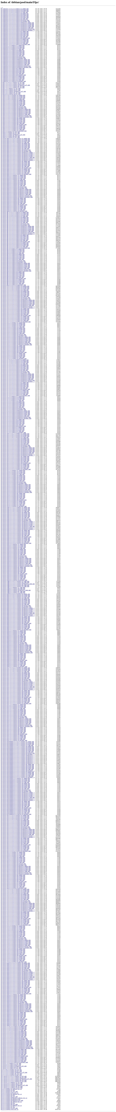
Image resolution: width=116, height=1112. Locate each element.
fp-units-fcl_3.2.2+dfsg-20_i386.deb (12, 333)
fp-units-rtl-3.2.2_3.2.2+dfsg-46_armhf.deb (15, 916)
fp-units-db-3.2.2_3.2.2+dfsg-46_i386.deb (14, 240)
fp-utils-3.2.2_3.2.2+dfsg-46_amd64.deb (13, 1049)
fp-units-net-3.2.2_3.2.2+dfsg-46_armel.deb (15, 841)
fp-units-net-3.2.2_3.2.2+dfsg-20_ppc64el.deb (16, 828)
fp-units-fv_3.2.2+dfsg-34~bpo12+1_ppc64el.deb (16, 418)
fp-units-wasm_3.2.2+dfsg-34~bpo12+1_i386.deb (16, 1009)
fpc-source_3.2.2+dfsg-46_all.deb (11, 1086)
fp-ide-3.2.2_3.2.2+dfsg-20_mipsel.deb (13, 106)
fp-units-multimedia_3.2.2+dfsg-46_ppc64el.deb (16, 807)
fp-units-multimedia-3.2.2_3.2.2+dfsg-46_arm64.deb (17, 765)
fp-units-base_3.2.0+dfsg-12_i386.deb (13, 179)
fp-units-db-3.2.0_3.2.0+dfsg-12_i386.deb (14, 216)
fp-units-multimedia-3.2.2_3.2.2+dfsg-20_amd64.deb (17, 746)
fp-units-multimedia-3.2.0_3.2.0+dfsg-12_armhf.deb (17, 744)
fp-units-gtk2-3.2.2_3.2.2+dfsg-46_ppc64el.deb (16, 536)
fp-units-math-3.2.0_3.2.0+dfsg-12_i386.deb (15, 598)
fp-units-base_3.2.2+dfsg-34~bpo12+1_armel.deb (16, 192)
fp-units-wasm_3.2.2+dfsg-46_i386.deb (13, 1017)
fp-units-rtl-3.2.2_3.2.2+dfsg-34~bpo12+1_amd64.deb (18, 903)
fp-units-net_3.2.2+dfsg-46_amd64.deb (13, 875)
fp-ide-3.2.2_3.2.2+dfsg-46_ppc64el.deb (13, 124)
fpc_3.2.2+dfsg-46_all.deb (9, 1104)
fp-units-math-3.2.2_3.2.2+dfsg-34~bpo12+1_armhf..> (18, 612)
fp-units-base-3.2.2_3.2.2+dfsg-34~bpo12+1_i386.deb (18, 157)
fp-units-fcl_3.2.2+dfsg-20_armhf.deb (13, 332)
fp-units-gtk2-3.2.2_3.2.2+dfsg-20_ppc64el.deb (16, 520)
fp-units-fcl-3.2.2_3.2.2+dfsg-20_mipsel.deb (15, 297)
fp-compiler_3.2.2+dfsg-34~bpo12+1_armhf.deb (15, 63)
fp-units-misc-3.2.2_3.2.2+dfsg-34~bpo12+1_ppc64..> (18, 689)
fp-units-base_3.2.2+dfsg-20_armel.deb (13, 183)
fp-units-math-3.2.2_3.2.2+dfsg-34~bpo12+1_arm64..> (18, 609)
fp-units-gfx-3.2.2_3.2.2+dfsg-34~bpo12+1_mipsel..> (18, 454)
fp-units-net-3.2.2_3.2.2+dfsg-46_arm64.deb (15, 839)
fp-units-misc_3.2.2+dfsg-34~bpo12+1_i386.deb (16, 724)
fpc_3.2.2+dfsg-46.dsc (8, 1103)
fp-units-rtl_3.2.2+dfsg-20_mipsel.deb (13, 937)
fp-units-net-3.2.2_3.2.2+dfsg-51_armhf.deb (15, 848)
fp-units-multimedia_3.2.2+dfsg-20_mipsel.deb (16, 790)
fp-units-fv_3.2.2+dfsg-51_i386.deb (12, 431)
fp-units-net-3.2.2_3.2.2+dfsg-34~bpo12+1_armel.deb (18, 832)
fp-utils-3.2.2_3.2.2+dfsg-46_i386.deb (13, 1054)
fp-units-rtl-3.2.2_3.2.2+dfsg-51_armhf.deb (15, 922)
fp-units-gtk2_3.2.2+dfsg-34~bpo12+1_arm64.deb (16, 559)
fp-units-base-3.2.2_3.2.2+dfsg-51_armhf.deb (15, 171)
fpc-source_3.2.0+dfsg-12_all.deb (11, 1082)
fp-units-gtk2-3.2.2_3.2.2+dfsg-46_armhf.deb (15, 534)
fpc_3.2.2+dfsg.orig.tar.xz (9, 1109)
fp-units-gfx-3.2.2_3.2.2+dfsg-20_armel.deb (15, 441)
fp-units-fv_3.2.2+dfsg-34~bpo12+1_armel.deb (15, 413)
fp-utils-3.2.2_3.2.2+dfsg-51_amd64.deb (13, 1057)
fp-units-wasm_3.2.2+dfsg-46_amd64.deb (13, 1012)
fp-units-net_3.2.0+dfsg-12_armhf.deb (13, 855)
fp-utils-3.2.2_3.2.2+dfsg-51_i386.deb (13, 1061)
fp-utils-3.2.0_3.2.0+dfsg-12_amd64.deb (13, 1026)
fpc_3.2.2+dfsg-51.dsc (8, 1107)
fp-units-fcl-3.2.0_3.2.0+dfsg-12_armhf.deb (15, 288)
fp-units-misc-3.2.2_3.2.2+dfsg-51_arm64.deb (15, 699)
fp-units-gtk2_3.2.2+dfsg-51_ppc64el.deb (14, 580)
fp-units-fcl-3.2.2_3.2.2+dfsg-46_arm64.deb (15, 310)
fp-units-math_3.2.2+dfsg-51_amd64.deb (13, 661)
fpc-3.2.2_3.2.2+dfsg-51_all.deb (11, 1075)
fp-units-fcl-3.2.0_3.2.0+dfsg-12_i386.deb (15, 290)
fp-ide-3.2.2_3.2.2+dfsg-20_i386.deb (12, 105)
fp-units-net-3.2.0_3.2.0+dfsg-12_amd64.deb (15, 815)
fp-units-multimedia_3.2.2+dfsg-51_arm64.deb (15, 810)
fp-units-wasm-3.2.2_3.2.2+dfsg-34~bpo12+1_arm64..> (18, 973)
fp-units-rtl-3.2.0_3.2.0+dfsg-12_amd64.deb (15, 889)
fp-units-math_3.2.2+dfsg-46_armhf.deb (13, 657)
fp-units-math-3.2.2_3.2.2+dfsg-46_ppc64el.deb (16, 623)
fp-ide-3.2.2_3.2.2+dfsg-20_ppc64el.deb (13, 108)
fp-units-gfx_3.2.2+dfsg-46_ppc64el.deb (13, 500)
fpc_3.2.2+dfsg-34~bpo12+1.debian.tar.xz (14, 1098)
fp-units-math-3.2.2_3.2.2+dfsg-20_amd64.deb (15, 599)
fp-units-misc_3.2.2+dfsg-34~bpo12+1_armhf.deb (16, 722)
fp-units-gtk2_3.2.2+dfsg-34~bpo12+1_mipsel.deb (16, 564)
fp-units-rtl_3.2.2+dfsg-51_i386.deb (12, 960)
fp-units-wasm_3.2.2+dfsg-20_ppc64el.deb (14, 1002)
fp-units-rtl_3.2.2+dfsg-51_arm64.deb (13, 958)
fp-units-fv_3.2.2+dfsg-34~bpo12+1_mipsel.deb (16, 417)
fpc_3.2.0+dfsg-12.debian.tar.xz (11, 1089)
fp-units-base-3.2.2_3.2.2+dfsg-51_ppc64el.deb (16, 174)
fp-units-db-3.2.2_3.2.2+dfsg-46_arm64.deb (15, 236)
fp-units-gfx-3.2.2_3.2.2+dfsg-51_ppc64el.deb (16, 469)
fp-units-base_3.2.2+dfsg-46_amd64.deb (13, 198)
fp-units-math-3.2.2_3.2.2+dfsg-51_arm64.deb (15, 626)
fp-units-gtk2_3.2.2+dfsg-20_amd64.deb (13, 549)
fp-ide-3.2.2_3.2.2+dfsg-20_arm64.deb (13, 101)
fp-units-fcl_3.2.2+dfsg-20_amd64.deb (13, 328)
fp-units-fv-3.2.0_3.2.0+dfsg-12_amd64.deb (15, 360)
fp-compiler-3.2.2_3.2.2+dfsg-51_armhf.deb (15, 41)
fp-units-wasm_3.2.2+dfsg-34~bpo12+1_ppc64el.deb (17, 1011)
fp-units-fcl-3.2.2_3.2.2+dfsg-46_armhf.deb (15, 313)
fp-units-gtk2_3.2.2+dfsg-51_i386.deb (13, 578)
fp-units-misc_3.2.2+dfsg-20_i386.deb (13, 715)
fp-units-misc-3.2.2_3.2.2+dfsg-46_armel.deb (15, 693)
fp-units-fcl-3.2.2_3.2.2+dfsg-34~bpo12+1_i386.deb (17, 305)
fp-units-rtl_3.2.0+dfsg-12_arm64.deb (13, 927)
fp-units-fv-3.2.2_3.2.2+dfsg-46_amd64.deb (15, 383)
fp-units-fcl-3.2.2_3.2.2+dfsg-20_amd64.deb (15, 291)
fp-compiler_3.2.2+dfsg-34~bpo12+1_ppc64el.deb (16, 67)
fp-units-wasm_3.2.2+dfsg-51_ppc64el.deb (14, 1025)
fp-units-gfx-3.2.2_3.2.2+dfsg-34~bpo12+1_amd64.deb (18, 447)
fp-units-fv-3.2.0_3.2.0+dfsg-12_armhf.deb (15, 362)
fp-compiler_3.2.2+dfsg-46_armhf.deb (12, 72)
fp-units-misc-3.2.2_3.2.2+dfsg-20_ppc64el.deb (16, 680)
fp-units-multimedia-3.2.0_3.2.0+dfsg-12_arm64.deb (17, 743)
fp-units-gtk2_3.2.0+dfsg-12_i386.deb (13, 548)
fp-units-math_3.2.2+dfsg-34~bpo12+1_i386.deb (16, 650)
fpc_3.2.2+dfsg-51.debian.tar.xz (11, 1105)
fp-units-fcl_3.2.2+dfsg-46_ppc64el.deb (13, 352)
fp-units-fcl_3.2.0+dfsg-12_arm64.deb (13, 324)
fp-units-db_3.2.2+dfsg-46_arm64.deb (12, 273)
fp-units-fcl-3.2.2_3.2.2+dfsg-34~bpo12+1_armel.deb (18, 302)
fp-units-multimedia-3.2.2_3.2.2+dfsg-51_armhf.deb (17, 774)
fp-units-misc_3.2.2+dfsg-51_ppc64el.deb (14, 740)
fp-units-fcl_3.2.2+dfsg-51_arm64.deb (13, 355)
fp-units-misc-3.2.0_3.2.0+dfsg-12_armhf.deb (15, 670)
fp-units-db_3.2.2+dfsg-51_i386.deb (12, 283)
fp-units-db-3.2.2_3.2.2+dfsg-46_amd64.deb (15, 235)
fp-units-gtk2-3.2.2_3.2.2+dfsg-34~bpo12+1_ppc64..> (18, 529)
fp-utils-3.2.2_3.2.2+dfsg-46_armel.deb (13, 1052)
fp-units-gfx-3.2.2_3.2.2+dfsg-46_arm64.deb (15, 458)
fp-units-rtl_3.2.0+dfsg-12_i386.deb (12, 930)
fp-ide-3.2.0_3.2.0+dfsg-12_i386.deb (12, 99)
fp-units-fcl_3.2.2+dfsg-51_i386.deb (12, 357)
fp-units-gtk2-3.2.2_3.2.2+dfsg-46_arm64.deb (15, 531)
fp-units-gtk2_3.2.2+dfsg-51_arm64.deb (13, 576)
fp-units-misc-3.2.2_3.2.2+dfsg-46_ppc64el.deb (16, 697)
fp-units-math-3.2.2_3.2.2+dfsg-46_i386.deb (15, 622)
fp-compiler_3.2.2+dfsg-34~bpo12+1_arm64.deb (15, 61)
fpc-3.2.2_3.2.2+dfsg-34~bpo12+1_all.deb (14, 1072)
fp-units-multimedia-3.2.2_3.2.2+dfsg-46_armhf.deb (17, 768)
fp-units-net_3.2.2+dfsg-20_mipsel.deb (13, 863)
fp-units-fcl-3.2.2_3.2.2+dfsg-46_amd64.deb (15, 309)
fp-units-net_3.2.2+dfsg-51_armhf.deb (13, 885)
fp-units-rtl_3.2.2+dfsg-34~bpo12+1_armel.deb (16, 942)
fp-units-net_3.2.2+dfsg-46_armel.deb (13, 877)
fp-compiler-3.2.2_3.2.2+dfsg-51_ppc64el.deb (15, 44)
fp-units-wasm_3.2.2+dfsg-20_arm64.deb (13, 996)
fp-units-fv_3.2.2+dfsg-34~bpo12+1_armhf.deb (15, 414)
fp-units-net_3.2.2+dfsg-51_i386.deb (12, 886)
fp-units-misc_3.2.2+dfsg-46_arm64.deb (13, 729)
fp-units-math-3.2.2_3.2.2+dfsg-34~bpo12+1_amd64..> (18, 608)
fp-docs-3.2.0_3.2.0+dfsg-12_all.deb (12, 82)
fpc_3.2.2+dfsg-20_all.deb (9, 1096)
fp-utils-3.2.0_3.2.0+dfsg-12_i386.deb (13, 1030)
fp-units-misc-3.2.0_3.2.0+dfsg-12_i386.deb (15, 671)
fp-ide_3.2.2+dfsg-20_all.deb (10, 133)
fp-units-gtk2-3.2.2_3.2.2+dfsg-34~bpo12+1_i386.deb (18, 526)
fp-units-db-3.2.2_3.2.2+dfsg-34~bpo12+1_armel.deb (17, 229)
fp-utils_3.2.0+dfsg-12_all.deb (11, 1063)
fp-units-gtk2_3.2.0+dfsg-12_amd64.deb (13, 544)
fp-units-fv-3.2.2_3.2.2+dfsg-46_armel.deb (15, 385)
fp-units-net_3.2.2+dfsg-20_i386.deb (12, 862)
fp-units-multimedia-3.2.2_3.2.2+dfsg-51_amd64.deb (17, 772)
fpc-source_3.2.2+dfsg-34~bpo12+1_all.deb (14, 1085)
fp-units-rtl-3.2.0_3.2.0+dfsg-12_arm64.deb (15, 890)
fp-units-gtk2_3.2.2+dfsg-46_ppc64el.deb (14, 573)
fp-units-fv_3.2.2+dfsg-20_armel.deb (12, 404)
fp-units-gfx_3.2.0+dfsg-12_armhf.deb (13, 473)
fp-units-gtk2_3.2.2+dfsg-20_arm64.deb (13, 550)
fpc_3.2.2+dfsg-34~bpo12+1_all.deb (12, 1100)
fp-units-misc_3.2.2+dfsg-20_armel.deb (13, 712)
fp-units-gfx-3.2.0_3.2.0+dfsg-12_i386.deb (15, 437)
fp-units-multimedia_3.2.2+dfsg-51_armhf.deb (15, 811)
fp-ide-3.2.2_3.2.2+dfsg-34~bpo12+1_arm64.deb (16, 110)
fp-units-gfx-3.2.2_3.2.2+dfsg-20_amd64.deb (15, 438)
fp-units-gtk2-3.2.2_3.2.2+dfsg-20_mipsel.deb (16, 519)
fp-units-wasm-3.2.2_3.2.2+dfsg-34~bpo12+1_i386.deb (18, 977)
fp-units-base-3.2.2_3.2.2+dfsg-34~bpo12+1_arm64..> (18, 153)
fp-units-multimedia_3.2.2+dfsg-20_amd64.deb (15, 783)
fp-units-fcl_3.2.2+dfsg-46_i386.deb (12, 351)
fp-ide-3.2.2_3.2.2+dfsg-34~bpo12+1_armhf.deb (16, 113)
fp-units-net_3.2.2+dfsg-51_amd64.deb (13, 883)
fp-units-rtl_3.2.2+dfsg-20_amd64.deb (13, 931)
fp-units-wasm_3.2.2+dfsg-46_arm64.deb (13, 1014)
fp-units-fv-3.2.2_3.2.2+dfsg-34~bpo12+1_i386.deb (17, 379)
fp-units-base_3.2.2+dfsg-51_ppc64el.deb (14, 211)
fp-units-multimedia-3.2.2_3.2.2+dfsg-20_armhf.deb (17, 750)
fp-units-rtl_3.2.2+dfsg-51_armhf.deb (13, 959)
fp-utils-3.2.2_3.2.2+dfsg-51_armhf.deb (13, 1059)
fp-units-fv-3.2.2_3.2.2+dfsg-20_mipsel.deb (15, 371)
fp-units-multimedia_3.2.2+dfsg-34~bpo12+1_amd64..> (18, 792)
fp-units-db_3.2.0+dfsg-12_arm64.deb (12, 250)
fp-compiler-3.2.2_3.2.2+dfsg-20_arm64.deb (15, 15)
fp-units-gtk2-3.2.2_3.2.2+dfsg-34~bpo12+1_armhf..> (18, 525)
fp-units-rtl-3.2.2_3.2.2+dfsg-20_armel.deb (15, 897)
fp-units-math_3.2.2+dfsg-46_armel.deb (13, 656)
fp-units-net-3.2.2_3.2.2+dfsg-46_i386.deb (15, 843)
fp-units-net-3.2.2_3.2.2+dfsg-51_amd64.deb (15, 846)
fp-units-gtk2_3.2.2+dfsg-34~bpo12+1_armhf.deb (16, 562)
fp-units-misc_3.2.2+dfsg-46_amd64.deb (13, 727)
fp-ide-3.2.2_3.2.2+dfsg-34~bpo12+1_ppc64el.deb (16, 117)
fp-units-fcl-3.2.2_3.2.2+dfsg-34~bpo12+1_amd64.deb (18, 300)
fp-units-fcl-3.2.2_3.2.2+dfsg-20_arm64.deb (15, 292)
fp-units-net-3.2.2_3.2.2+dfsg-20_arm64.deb (15, 821)
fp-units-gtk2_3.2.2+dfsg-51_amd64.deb (13, 575)
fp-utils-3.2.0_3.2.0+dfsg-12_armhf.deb (13, 1029)
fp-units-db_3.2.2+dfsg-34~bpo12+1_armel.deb (15, 265)
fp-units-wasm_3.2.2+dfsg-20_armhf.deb (13, 998)
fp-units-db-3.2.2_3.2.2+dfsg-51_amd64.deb (15, 243)
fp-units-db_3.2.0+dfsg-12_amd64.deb (12, 249)
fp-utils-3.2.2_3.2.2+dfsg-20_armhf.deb (13, 1035)
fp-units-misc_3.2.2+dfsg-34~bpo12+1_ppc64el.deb (17, 726)
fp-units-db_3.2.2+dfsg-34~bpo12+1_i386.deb (15, 268)
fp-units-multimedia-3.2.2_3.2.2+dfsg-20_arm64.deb (17, 748)
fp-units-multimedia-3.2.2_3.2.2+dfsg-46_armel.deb (17, 767)
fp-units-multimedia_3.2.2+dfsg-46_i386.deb (15, 806)
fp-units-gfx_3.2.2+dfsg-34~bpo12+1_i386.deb (15, 489)
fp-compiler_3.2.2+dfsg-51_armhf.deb (12, 78)
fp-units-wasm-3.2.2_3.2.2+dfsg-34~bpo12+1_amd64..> (18, 972)
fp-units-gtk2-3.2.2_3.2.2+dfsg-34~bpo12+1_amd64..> (18, 521)
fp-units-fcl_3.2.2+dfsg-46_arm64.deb (13, 347)
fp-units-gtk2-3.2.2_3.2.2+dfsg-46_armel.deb (15, 533)
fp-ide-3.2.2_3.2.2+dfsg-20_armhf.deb (13, 104)
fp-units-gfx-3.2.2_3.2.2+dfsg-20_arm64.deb (15, 440)
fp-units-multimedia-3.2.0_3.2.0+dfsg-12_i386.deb (17, 745)
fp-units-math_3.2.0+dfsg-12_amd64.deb (13, 631)
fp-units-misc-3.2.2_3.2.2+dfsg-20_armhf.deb (15, 676)
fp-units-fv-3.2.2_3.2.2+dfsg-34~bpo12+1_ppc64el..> (18, 381)
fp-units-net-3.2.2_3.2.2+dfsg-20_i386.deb (15, 825)
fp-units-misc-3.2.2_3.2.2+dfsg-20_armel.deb (15, 675)
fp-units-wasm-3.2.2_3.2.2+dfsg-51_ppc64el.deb (16, 993)
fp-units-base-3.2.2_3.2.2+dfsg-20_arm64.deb (15, 145)
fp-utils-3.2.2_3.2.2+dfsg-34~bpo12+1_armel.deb (16, 1043)
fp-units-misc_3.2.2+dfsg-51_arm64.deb (13, 736)
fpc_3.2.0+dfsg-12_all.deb (9, 1091)
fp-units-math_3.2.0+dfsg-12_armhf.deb (13, 633)
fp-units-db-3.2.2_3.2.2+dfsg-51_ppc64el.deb (15, 248)
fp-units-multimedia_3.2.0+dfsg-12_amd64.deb (15, 778)
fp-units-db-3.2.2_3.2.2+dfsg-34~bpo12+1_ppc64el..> (18, 234)
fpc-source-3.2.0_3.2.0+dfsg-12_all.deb (13, 1076)
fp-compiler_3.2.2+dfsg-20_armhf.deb (12, 54)
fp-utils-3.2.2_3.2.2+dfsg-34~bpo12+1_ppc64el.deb (17, 1048)
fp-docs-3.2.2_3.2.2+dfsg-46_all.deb (12, 86)
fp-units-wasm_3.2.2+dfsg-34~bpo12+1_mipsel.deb (16, 1010)
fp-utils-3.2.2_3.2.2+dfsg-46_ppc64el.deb (14, 1056)
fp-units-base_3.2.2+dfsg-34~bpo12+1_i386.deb (16, 194)
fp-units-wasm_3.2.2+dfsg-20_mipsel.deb (13, 1001)
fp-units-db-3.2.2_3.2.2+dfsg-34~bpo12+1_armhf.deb (17, 230)
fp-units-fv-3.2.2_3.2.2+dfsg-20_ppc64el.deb (15, 372)
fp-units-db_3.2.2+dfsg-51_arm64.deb (12, 281)
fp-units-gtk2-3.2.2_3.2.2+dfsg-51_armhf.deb (15, 540)
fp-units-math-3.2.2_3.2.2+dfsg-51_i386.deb (15, 628)
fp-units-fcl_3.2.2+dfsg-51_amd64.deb (13, 353)
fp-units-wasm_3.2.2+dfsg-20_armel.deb (13, 997)
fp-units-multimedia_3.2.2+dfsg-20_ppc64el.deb (16, 791)
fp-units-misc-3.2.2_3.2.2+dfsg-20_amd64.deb (15, 673)
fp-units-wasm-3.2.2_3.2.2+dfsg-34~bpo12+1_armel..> (18, 974)
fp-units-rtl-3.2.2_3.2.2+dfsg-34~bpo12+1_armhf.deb (18, 907)
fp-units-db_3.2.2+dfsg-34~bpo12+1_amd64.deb (15, 263)
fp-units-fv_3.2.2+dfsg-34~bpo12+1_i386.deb (15, 416)
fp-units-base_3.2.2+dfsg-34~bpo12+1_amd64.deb (16, 189)
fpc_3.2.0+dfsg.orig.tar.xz (9, 1093)
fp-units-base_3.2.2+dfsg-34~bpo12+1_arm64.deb (16, 190)
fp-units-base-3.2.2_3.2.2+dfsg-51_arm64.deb (15, 170)
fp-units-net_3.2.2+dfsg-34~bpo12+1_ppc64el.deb (16, 874)
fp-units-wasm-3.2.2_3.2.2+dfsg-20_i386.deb (15, 968)
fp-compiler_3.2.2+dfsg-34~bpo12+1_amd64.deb (15, 59)
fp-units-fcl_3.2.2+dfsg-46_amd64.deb (13, 346)
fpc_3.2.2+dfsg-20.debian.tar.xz (11, 1094)
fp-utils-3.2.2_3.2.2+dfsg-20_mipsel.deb (14, 1038)
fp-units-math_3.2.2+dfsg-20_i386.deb (13, 641)
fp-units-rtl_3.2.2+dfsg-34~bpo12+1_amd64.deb (16, 940)
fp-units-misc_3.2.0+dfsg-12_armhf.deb (13, 707)
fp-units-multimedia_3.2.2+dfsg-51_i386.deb (15, 813)
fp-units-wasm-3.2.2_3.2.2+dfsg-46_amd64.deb (15, 981)
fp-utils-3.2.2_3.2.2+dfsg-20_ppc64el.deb (14, 1039)
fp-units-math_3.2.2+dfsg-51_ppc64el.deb (14, 666)
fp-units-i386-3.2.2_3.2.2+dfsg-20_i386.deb (15, 582)
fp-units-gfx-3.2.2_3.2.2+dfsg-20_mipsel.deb (15, 445)
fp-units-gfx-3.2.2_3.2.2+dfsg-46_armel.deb (15, 459)
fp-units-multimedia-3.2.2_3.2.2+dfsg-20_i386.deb (17, 752)
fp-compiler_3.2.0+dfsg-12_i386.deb (12, 49)
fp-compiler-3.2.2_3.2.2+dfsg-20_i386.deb (14, 19)
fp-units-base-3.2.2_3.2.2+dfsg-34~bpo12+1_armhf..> (18, 156)
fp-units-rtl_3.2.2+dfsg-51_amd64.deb (13, 956)
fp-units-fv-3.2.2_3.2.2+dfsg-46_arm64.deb (15, 384)
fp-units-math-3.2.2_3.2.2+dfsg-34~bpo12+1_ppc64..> (18, 615)
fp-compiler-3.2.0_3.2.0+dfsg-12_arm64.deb (15, 10)
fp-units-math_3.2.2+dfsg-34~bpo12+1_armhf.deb (16, 648)
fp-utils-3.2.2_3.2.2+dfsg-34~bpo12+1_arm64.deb (16, 1042)
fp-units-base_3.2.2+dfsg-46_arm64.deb (13, 199)
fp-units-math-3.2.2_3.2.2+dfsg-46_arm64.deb (15, 618)
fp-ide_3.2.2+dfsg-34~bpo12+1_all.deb (13, 134)
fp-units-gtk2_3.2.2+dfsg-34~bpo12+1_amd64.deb (16, 558)
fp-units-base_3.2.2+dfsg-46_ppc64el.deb (14, 204)
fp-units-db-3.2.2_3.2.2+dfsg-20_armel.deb (15, 220)
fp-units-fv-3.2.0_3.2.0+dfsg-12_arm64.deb (15, 361)
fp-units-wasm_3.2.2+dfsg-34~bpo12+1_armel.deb (16, 1006)
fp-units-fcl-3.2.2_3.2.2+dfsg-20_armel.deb (15, 293)
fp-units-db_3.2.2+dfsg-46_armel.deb (12, 274)
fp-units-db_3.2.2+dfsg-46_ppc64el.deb (13, 278)
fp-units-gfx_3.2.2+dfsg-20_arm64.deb (13, 477)
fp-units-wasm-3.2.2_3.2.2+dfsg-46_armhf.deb (15, 984)
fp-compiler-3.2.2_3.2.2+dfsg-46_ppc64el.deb (15, 38)
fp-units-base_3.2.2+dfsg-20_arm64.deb (13, 181)
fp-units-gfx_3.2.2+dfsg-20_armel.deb (13, 478)
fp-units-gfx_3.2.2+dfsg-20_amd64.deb (13, 475)
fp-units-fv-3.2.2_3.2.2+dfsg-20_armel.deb (15, 367)
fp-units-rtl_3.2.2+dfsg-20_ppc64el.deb (13, 939)
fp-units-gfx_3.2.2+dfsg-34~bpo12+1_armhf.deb (16, 488)
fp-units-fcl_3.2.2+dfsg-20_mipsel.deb (13, 334)
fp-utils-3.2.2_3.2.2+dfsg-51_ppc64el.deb (14, 1062)
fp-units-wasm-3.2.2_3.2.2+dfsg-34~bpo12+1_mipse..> (18, 978)
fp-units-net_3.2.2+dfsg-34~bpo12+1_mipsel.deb (16, 872)
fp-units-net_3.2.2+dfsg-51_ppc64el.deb (13, 888)
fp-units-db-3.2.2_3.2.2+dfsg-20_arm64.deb (15, 218)
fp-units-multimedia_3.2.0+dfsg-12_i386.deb (15, 782)
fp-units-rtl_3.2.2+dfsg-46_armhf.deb (13, 953)
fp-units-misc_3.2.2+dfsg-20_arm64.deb (13, 711)
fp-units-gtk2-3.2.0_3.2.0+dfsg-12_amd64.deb (15, 507)
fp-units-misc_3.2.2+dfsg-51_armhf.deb (13, 738)
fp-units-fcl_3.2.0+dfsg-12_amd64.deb (13, 323)
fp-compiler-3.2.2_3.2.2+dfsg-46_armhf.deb (15, 35)
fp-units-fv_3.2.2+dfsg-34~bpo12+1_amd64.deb (15, 410)
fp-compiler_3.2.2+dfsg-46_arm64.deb (12, 69)
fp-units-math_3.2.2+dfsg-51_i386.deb (13, 665)
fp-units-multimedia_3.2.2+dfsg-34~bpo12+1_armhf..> (18, 796)
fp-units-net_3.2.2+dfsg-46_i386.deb (12, 880)
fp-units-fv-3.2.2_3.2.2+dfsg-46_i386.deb (14, 388)
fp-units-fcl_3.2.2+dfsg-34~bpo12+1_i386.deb (15, 342)
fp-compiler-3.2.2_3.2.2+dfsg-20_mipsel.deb (15, 20)
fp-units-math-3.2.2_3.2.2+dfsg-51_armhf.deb (15, 627)
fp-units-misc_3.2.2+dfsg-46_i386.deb (13, 732)
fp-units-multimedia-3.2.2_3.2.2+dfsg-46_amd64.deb (17, 764)
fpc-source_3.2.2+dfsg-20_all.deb (11, 1084)
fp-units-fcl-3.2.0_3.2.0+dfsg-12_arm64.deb (15, 287)
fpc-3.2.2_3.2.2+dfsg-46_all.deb (11, 1073)
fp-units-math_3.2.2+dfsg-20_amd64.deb (13, 636)
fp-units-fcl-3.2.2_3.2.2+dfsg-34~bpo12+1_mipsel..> (18, 306)
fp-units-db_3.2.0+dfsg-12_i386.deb (12, 253)
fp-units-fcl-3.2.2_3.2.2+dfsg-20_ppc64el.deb (16, 299)
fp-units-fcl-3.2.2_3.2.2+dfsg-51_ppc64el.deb (16, 321)
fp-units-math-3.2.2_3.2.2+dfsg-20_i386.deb (15, 604)
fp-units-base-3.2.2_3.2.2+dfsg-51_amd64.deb (15, 169)
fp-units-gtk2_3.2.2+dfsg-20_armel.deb (13, 552)
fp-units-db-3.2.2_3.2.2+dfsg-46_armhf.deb (15, 239)
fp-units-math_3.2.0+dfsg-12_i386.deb (13, 634)
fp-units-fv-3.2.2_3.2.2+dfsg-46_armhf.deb (15, 386)
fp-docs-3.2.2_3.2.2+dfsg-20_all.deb (12, 83)
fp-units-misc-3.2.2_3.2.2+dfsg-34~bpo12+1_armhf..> (18, 685)
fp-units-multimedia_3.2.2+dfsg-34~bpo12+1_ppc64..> (18, 800)
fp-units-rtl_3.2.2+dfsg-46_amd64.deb (13, 949)
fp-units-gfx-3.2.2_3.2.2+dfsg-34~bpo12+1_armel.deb (18, 450)
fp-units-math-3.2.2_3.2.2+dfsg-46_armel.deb (15, 619)
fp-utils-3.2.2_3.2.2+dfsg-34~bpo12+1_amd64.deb (16, 1040)
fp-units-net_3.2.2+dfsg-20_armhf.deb (13, 861)
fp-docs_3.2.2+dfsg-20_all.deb (10, 90)
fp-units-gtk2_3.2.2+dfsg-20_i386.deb (13, 554)
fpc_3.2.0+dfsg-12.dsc (8, 1090)
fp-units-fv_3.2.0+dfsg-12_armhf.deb (12, 399)
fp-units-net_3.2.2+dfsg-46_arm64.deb (13, 876)
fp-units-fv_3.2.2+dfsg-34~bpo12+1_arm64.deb (15, 412)
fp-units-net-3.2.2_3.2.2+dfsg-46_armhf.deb (15, 842)
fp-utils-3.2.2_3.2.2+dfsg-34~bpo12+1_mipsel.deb (17, 1047)
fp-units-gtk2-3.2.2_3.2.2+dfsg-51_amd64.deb (15, 538)
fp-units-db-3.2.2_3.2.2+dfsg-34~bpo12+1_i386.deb (17, 231)
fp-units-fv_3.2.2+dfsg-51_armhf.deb (12, 430)
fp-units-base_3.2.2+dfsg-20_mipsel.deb (13, 187)
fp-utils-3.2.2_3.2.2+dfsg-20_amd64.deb (13, 1031)
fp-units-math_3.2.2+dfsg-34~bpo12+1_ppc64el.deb (17, 652)
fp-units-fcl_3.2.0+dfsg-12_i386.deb (12, 327)
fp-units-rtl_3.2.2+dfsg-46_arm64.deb (13, 950)
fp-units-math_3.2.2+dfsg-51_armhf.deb (13, 664)
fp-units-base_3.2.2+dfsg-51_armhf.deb (13, 208)
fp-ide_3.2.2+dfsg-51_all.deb (10, 137)
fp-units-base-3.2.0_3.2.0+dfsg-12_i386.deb (15, 142)
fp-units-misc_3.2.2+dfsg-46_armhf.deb (13, 731)
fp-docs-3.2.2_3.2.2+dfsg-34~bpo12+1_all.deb (15, 85)
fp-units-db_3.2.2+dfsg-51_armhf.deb (12, 282)
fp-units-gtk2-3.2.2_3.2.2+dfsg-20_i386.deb (15, 517)
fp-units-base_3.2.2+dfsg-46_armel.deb (13, 201)
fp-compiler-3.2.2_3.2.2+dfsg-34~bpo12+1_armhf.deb (17, 26)
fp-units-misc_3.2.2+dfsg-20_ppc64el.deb (14, 717)
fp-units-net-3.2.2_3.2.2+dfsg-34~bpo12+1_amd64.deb (18, 829)
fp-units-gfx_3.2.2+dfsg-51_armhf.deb (13, 503)
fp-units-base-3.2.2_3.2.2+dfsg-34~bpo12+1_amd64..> (18, 152)
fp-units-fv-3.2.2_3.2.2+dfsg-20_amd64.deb (15, 365)
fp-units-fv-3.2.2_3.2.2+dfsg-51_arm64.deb (15, 391)
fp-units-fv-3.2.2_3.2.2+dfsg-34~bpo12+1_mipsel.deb (18, 380)
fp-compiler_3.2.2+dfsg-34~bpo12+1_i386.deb (15, 64)
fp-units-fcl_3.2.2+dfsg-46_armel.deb (13, 348)
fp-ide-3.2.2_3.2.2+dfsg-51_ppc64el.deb (13, 131)
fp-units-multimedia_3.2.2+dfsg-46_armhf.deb (15, 805)
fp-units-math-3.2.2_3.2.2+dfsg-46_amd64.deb (15, 617)
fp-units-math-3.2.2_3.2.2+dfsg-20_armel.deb (15, 601)
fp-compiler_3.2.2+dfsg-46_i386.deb (12, 73)
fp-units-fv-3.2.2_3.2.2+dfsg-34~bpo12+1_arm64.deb (17, 375)
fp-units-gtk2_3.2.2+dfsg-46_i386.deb (13, 572)
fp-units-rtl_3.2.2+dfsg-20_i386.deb (12, 936)
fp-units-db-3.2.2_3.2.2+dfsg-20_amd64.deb (15, 217)
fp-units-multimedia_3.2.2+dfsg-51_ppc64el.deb (16, 814)
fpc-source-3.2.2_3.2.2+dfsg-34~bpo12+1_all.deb (16, 1079)
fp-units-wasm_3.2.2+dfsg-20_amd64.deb (13, 995)
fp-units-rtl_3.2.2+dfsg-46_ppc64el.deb (13, 955)
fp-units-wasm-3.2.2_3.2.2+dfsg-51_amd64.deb (15, 988)
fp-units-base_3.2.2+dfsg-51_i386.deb (13, 209)
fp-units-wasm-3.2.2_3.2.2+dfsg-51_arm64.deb (15, 989)
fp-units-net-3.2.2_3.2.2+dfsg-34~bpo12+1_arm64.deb (18, 830)
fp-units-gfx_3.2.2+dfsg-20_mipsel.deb (13, 482)
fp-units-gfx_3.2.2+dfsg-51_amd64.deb (13, 501)
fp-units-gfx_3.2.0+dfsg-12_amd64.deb (13, 470)
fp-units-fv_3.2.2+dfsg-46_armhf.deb (12, 423)
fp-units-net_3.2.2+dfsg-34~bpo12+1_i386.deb (15, 871)
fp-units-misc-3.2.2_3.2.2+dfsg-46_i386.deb (15, 696)
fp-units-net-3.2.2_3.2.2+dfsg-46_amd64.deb (15, 838)
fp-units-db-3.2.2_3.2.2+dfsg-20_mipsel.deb (15, 223)
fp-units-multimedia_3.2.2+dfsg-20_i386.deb (15, 788)
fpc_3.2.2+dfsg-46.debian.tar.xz (11, 1101)
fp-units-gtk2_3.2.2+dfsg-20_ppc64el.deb (14, 557)
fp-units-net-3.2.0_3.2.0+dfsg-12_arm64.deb (15, 816)
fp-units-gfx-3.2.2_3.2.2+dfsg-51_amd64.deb (15, 464)
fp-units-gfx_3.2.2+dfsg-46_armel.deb (13, 496)
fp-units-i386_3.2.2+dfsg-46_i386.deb (13, 591)
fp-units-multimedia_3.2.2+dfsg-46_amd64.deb (15, 801)
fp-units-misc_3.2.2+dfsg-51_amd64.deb (13, 735)
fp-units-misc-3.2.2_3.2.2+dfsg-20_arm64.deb (15, 674)
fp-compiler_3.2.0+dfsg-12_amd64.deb (12, 45)
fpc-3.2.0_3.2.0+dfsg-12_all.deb (11, 1070)
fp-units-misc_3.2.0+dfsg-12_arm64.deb (13, 706)
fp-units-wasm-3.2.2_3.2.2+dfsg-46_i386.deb (15, 986)
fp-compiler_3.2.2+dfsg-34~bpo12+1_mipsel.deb (16, 66)
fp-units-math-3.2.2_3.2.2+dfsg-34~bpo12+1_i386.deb (18, 613)
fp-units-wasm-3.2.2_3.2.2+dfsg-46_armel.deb (15, 983)
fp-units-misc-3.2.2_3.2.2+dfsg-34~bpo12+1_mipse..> (18, 688)
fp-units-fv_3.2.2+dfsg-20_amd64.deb (12, 402)
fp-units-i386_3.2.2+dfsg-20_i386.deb (13, 589)
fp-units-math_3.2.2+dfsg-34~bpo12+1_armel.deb (16, 647)
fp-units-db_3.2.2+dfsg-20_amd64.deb (12, 254)
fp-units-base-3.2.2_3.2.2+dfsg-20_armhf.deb (15, 147)
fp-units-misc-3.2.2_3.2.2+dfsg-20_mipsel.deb (16, 679)
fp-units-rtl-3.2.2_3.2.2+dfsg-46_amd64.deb (15, 912)
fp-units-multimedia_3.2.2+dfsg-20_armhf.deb (15, 787)
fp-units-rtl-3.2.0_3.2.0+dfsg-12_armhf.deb (15, 891)
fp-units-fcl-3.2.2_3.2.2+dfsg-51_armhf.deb (15, 319)
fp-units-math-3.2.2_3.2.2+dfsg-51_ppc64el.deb (16, 629)
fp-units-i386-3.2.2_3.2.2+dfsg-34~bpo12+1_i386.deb (18, 584)
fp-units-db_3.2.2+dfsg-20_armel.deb (12, 257)
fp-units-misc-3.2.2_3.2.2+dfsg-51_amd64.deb (15, 698)
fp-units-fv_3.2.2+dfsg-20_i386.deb (12, 407)
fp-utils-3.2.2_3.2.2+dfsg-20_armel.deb (13, 1034)
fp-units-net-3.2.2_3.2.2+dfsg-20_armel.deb (15, 823)
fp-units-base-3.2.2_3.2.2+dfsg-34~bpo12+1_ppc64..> (18, 160)
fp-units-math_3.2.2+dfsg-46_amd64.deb (13, 654)
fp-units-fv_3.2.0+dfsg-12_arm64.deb (12, 398)
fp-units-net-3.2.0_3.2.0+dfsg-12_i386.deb (15, 819)
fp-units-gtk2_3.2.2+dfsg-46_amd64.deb (13, 567)
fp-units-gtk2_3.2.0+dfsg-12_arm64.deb (13, 545)
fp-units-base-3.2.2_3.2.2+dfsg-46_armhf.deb (15, 165)
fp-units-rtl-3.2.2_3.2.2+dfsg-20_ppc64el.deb (16, 902)
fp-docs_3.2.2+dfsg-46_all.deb (10, 92)
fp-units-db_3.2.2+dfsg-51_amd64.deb (12, 279)
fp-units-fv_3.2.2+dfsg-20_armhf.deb (12, 405)
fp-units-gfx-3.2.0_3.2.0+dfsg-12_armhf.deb (15, 436)
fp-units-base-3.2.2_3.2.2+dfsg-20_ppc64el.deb (16, 151)
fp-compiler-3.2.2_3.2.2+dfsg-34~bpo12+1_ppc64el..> (18, 30)
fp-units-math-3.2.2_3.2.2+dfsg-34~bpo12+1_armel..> (18, 610)
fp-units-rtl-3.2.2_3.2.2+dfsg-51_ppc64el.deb (16, 925)
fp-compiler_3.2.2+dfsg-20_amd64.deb (12, 50)
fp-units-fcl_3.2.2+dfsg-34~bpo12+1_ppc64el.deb (16, 344)
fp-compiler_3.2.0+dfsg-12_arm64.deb (12, 47)
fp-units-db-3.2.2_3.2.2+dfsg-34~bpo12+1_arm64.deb (17, 227)
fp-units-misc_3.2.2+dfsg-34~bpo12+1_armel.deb (16, 721)
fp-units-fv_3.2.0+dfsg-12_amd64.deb (12, 397)
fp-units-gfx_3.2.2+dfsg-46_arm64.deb (13, 494)
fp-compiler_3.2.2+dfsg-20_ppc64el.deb (13, 58)
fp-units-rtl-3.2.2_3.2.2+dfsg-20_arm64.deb (15, 895)
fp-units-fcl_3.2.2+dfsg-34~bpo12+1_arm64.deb (16, 338)
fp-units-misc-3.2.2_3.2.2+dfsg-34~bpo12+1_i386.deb (18, 687)
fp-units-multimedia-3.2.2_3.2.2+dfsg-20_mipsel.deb (18, 753)
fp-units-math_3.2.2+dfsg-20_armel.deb (13, 638)
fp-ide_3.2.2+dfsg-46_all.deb (10, 136)
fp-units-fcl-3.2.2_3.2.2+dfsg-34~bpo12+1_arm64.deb (18, 301)
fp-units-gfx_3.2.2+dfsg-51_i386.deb (12, 505)
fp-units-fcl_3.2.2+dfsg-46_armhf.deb (13, 349)
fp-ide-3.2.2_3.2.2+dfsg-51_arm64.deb (13, 127)
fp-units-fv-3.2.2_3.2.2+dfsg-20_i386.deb (14, 370)
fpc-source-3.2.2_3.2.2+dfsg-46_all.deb (13, 1080)
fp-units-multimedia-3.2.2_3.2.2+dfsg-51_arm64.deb (17, 773)
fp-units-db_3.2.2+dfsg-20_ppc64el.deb (13, 262)
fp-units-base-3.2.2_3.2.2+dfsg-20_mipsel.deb (16, 150)
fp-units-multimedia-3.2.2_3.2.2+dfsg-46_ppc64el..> (18, 771)
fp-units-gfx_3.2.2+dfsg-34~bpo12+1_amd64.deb (16, 484)
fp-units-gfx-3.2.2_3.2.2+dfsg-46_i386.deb (15, 461)
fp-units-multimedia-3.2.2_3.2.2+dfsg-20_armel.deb (17, 749)
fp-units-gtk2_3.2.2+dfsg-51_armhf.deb (13, 577)
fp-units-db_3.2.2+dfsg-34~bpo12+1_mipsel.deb (16, 269)
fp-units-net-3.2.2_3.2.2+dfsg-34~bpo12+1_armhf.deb (18, 833)
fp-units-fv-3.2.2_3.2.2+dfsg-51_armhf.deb (15, 393)
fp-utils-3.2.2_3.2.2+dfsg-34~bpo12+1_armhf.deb (16, 1044)
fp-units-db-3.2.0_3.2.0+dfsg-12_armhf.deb (15, 215)
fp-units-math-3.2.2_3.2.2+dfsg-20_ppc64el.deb (16, 606)
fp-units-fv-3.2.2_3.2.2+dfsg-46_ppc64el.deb (15, 389)
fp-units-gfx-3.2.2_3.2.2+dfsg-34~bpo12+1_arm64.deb (18, 449)
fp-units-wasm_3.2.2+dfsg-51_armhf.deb (13, 1023)
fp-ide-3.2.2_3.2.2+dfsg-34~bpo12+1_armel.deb (16, 111)
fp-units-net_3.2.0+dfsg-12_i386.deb (12, 856)
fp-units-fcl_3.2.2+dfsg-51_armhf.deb (13, 356)
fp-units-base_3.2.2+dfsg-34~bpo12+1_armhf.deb (16, 193)
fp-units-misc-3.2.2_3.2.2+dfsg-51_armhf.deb (15, 701)
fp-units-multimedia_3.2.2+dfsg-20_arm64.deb (15, 785)
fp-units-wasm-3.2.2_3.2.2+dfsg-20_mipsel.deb (16, 969)
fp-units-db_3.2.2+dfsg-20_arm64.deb (12, 255)
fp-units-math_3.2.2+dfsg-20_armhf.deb (13, 640)
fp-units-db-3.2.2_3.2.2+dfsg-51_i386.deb (14, 246)
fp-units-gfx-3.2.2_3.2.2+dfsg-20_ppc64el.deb (16, 446)
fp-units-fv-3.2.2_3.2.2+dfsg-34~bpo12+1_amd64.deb (17, 374)
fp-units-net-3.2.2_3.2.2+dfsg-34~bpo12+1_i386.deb (17, 834)
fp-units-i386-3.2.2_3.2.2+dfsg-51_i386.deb (15, 586)
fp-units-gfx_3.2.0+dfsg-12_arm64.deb (13, 472)
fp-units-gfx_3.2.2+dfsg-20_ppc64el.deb (13, 483)
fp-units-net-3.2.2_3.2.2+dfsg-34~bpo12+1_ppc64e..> (18, 837)
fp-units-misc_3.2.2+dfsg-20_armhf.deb (13, 713)
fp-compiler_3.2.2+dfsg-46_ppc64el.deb (13, 75)
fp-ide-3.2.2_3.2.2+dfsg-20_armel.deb (13, 103)
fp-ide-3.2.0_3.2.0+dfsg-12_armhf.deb (13, 97)
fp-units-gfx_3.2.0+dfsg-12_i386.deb (12, 474)
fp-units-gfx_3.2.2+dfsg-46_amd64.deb (13, 493)
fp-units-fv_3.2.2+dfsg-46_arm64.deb (12, 421)
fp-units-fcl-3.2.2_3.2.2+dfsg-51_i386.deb (15, 320)
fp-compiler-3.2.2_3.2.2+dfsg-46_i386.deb (14, 36)
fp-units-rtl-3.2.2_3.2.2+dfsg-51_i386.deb (15, 923)
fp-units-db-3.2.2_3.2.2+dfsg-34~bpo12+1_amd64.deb (17, 226)
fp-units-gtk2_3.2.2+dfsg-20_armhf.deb (13, 553)
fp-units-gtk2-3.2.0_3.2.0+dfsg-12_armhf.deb (15, 510)
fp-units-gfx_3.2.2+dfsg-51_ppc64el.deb (13, 506)
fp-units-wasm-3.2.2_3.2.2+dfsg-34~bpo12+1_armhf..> (18, 975)
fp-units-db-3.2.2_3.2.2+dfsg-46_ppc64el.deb (15, 241)
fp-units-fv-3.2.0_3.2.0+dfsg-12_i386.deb (14, 363)
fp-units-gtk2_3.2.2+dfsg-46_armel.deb (13, 570)
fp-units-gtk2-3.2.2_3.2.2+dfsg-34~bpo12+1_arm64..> (18, 522)
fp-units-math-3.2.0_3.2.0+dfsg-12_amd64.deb (15, 594)
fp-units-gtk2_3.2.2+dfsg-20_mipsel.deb (13, 556)
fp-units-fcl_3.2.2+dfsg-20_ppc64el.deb (13, 335)
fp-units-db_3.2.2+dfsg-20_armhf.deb (12, 258)
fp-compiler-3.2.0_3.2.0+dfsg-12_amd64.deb (15, 8)
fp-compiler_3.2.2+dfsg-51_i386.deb (12, 80)
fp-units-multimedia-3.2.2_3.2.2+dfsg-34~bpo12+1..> (18, 755)
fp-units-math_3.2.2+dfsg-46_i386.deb (13, 659)
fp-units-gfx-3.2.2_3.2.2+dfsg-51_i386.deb (15, 468)
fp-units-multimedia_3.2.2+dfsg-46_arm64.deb (15, 802)
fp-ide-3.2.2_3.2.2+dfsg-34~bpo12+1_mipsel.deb (16, 115)
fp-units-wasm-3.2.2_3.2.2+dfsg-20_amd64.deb (15, 963)
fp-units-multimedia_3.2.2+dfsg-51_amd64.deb (15, 809)
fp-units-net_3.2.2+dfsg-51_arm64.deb (13, 884)
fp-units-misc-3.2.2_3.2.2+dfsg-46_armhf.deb (15, 694)
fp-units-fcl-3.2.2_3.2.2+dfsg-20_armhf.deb (15, 295)
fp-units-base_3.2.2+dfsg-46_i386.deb (13, 203)
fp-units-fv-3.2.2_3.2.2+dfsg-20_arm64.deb (15, 366)
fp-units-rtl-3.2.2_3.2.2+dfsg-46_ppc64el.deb (16, 918)
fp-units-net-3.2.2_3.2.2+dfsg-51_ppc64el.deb (16, 851)
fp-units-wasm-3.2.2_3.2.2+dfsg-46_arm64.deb (15, 982)
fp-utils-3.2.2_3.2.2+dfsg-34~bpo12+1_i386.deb (16, 1045)
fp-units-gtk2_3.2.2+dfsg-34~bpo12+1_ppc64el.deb (17, 566)
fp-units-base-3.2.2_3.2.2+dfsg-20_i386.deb (15, 148)
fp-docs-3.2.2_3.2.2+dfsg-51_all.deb (12, 87)
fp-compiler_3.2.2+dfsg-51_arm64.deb (12, 77)
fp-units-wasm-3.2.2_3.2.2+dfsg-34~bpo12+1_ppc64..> (18, 979)
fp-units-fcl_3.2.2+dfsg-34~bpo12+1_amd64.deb (16, 337)
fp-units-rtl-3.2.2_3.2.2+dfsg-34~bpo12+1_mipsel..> (18, 909)
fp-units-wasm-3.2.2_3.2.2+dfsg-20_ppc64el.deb (16, 970)
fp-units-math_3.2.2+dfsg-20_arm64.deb (13, 637)
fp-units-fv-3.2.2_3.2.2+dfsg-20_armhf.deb (15, 369)
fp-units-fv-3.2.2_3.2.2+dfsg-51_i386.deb (14, 394)
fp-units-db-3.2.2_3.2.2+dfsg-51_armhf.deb (15, 245)
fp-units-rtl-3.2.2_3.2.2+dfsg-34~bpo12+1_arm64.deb (18, 904)
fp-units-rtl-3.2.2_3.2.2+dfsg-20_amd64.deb (15, 894)
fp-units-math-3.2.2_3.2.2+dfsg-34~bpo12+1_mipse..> (18, 614)
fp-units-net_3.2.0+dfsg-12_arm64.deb (13, 853)
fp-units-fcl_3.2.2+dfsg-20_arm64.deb (13, 329)
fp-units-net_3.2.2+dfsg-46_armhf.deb (13, 879)
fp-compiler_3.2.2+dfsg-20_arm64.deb (12, 52)
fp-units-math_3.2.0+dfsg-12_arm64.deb (13, 632)
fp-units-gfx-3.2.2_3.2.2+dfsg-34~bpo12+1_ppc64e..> (18, 455)
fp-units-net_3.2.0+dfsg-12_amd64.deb (13, 852)
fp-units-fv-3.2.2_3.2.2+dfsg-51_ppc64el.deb (15, 395)
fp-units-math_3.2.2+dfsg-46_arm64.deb (13, 655)
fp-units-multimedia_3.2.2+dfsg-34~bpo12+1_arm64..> (18, 793)
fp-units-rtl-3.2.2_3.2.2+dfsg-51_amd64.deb (15, 919)
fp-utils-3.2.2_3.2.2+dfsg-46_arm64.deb (13, 1051)
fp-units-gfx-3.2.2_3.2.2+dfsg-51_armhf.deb (15, 466)
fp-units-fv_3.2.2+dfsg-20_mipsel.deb (13, 408)
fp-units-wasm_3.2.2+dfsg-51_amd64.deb (13, 1020)
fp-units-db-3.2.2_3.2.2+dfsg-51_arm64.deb (15, 244)
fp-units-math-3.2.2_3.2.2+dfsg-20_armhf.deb (15, 603)
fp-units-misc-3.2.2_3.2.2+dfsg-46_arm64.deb (15, 692)
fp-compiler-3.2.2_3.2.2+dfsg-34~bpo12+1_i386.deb (17, 28)
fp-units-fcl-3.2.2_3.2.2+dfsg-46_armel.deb (15, 311)
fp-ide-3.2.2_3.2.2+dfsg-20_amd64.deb (13, 100)
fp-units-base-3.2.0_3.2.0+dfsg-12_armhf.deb (15, 141)
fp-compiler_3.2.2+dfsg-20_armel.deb (12, 53)
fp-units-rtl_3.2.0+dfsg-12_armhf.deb (13, 928)
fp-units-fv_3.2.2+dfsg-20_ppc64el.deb (13, 409)
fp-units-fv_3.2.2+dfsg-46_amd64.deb (12, 419)
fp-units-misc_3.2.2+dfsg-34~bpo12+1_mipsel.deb (16, 725)
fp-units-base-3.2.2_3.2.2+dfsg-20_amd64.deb (15, 143)
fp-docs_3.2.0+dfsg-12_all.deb (10, 89)
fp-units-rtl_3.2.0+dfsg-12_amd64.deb (13, 926)
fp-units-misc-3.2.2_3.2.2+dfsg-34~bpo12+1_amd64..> (18, 682)
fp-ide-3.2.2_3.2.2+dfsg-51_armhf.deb (13, 128)
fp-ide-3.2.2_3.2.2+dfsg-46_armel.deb (13, 120)
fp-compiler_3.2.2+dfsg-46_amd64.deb (12, 68)
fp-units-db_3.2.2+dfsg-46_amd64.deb (12, 272)
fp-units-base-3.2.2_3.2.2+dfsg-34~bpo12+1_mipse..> (18, 159)
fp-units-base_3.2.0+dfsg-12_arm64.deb (13, 176)
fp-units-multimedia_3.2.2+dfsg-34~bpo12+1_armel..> (18, 795)
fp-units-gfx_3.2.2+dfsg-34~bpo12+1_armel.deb (16, 487)
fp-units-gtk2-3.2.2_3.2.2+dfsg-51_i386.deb (15, 542)
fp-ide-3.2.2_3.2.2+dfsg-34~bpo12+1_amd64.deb (16, 109)
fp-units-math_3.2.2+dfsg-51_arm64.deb (13, 662)
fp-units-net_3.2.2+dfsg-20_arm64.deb (13, 858)
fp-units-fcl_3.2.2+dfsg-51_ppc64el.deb (13, 358)
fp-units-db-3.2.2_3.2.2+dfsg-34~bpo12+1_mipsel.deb (18, 232)
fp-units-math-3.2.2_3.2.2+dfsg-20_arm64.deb (15, 600)
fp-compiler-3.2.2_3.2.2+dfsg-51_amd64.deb (15, 39)
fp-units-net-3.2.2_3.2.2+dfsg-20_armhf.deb (15, 824)
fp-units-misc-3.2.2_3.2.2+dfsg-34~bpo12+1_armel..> (18, 684)
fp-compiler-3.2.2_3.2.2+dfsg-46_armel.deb (15, 34)
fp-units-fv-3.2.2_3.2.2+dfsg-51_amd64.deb (15, 390)
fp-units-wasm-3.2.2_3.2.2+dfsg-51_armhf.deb (15, 991)
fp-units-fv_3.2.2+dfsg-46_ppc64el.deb (13, 426)
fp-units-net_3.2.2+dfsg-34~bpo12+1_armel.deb (16, 869)
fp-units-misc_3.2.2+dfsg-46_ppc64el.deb (14, 734)
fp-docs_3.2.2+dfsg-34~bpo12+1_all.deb (13, 91)
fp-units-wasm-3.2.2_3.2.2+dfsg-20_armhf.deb (15, 967)
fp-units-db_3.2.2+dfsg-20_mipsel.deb (13, 260)
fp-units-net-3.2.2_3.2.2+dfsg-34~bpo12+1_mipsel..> (18, 835)
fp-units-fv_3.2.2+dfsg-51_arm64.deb (12, 428)
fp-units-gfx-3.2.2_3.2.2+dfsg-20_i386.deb (15, 444)
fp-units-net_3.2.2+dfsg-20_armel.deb (13, 860)
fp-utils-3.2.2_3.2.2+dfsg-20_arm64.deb (13, 1033)
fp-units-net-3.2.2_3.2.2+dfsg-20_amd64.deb (15, 820)
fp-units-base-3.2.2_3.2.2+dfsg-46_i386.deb (15, 166)
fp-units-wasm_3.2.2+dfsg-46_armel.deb (13, 1015)
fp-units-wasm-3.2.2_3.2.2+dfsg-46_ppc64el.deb (16, 987)
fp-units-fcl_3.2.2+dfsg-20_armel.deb (13, 330)
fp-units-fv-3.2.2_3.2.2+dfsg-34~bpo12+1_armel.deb (17, 376)
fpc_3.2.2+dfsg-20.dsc (8, 1095)
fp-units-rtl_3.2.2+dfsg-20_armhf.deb (13, 935)
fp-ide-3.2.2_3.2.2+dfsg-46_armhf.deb (13, 122)
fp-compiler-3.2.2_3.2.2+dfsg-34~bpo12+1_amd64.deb (17, 22)
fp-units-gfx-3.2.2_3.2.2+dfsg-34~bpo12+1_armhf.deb (18, 451)
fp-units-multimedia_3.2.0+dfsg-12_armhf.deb (15, 781)
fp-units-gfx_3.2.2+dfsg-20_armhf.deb (13, 479)
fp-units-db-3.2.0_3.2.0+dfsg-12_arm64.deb (15, 213)
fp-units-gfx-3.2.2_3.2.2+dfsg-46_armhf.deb (15, 460)
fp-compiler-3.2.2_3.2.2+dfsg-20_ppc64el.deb (15, 21)
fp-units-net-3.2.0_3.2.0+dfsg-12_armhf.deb (15, 818)
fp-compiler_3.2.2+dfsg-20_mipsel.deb (13, 57)
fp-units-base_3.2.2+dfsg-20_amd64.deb (13, 180)
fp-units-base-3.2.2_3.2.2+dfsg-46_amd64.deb (15, 161)
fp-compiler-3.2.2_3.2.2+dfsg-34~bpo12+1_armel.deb (17, 25)
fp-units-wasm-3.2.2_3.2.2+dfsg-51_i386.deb (15, 992)
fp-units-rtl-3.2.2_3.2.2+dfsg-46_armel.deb (15, 914)
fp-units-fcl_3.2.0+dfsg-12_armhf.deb (13, 325)
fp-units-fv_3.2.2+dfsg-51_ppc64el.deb (13, 432)
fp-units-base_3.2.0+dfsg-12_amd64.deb (13, 175)
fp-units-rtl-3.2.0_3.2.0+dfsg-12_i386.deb (15, 893)
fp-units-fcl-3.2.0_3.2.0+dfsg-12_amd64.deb (15, 286)
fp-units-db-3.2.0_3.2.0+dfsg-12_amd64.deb (15, 212)
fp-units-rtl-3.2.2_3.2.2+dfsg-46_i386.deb (15, 917)
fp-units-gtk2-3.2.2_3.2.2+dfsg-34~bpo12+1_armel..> (18, 524)
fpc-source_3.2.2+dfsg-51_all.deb (11, 1087)
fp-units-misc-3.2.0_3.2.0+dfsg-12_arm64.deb (15, 669)
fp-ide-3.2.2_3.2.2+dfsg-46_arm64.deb (13, 119)
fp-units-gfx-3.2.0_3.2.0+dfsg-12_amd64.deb (15, 433)
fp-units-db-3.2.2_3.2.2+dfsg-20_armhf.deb (15, 221)
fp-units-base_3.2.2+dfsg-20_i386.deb (13, 185)
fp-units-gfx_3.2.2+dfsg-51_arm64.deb (13, 502)
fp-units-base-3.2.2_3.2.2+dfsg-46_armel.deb (15, 164)
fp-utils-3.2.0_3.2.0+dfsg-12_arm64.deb (13, 1028)
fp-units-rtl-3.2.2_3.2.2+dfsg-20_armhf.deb (15, 898)
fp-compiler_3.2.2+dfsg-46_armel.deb (12, 71)
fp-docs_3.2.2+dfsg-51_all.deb (10, 94)
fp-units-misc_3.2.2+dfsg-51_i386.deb (13, 739)
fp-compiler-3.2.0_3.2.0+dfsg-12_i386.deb (14, 12)
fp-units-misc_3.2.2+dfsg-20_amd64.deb (13, 710)
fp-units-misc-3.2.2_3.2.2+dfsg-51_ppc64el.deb (16, 703)
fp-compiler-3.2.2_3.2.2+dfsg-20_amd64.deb (15, 14)
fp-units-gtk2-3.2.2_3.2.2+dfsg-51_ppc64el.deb (16, 543)
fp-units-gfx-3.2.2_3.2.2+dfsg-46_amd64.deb (15, 456)
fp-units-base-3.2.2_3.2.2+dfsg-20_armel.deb (15, 146)
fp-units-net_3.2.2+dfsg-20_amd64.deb (13, 857)
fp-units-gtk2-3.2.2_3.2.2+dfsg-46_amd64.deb (15, 530)
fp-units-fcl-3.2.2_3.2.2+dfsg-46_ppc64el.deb (16, 315)
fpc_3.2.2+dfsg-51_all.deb (9, 1108)
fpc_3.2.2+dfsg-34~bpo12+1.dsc (10, 1099)
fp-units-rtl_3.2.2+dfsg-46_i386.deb (12, 954)
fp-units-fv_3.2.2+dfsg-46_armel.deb (12, 422)
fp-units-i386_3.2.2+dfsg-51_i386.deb (13, 592)
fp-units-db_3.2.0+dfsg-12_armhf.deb (12, 251)
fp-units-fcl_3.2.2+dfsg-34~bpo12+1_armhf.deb (16, 341)
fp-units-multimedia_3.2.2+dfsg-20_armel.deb (15, 786)
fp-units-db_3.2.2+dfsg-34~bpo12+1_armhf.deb (15, 267)
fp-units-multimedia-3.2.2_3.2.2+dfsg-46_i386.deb (17, 769)
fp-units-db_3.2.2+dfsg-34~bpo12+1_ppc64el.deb (16, 271)
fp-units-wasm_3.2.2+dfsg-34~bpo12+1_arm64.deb (16, 1005)
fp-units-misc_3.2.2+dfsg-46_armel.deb (13, 730)
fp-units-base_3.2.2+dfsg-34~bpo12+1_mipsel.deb (16, 195)
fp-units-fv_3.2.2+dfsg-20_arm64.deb (12, 403)
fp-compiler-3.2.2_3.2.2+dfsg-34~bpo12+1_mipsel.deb (18, 29)
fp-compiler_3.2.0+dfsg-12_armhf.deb (12, 48)
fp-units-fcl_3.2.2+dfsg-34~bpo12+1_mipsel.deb (16, 343)
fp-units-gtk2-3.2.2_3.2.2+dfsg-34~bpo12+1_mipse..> (18, 528)
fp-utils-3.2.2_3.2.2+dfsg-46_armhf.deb (13, 1053)
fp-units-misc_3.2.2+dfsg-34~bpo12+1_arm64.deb (16, 720)
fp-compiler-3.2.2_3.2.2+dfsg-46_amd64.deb (15, 31)
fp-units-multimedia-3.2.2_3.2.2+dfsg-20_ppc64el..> (18, 754)
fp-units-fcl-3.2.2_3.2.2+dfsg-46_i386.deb (15, 314)
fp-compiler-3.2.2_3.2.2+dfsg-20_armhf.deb (15, 17)
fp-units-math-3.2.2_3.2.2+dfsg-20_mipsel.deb (16, 605)
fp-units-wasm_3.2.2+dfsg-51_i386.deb (13, 1024)
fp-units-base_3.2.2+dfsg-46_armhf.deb (13, 202)
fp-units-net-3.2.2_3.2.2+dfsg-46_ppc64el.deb (16, 844)
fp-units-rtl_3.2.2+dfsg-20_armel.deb (13, 933)
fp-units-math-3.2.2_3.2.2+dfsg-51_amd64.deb (15, 624)
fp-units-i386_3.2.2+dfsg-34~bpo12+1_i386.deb (16, 590)
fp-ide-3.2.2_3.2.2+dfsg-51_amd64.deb (13, 125)
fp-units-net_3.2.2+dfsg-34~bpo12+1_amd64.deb (16, 866)
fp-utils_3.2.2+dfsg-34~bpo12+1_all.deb (13, 1066)
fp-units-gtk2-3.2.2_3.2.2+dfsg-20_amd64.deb (15, 512)
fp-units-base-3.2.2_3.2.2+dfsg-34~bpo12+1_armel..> (18, 155)
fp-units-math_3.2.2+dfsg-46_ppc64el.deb (14, 660)
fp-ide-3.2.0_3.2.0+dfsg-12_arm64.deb (13, 96)
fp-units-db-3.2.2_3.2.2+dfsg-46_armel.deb (15, 237)
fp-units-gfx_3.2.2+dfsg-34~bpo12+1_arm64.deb (16, 486)
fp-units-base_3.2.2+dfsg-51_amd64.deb (13, 206)
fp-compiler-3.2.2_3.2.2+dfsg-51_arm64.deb (15, 40)
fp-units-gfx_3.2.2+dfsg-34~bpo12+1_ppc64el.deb (16, 492)
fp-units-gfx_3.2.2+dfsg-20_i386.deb (12, 480)
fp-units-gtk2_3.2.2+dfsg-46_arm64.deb (13, 568)
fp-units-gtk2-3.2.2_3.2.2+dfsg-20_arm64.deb (15, 514)
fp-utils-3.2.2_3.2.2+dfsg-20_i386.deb (13, 1037)
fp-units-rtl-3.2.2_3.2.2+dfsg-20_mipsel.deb (15, 900)
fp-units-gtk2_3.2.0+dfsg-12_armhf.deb (13, 547)
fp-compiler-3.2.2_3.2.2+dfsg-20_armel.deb (15, 16)
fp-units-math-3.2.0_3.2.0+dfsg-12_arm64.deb (15, 595)
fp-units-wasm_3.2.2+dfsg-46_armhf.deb (13, 1016)
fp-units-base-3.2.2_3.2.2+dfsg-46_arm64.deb (15, 162)
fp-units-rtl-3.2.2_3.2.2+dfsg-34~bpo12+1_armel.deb (18, 905)
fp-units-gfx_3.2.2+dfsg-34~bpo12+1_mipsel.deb (16, 491)
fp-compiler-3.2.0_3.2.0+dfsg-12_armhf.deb (15, 11)
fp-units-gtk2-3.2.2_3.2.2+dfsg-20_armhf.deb (15, 516)
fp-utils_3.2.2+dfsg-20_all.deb (11, 1065)
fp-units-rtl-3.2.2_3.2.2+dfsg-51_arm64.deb (15, 921)
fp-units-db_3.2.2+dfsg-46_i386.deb (12, 277)
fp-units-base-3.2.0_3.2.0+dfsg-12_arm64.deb (15, 139)
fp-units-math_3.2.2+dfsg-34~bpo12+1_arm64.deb (16, 646)
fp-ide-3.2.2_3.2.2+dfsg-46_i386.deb (12, 123)
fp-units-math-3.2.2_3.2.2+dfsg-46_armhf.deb (15, 620)
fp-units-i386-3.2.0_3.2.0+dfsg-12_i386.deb (15, 581)
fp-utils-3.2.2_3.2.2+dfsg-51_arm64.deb (13, 1058)
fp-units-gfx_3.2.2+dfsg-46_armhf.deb (13, 497)
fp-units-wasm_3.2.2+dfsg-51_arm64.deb (13, 1021)
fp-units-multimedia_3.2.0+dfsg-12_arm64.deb (15, 779)
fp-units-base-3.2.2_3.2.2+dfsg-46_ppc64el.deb (16, 167)
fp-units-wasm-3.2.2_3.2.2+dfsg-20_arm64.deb (15, 964)
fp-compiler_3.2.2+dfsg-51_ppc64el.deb (13, 81)
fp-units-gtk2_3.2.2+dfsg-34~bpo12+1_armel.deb (16, 561)
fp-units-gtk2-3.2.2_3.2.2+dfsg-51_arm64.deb (15, 539)
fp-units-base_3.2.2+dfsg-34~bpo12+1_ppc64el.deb (17, 197)
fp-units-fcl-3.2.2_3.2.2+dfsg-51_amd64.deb (15, 316)
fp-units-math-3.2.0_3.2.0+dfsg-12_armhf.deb (15, 596)
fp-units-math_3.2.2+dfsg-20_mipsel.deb (13, 642)
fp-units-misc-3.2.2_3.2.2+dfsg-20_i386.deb (15, 678)
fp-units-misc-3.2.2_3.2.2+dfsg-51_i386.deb (15, 702)
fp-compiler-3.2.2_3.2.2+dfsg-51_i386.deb (14, 43)
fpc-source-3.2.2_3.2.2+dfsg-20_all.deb (13, 1077)
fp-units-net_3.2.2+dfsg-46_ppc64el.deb (13, 881)
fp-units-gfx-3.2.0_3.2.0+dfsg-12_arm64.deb (15, 435)
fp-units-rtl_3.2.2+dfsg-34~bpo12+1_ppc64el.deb (16, 947)
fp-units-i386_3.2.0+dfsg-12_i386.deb (13, 587)
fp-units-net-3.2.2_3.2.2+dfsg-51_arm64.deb (15, 847)
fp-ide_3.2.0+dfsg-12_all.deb (10, 132)
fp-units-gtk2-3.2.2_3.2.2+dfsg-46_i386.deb (15, 535)
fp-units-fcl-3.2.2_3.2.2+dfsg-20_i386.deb (15, 296)
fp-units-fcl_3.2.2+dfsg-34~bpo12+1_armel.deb (16, 339)
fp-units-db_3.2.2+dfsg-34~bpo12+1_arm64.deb (15, 264)
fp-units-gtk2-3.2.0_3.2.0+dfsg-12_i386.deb (15, 511)
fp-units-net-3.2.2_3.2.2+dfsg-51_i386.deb (15, 849)
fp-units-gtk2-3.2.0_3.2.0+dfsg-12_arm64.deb (15, 508)
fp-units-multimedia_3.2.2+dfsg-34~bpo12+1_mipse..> (18, 799)
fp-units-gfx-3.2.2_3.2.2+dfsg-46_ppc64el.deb (16, 463)
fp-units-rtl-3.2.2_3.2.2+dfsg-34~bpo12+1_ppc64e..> (18, 911)
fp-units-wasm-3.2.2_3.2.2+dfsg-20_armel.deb (15, 965)
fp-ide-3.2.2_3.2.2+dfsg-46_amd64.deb (13, 118)
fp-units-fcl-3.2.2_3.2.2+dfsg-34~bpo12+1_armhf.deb (18, 304)
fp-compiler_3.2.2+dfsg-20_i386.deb (12, 55)
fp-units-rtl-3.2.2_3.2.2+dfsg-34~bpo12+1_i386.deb (17, 908)
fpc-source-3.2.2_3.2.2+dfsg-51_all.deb (13, 1081)
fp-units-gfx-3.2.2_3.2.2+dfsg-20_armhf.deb (15, 442)
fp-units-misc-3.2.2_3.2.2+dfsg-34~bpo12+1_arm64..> (18, 683)
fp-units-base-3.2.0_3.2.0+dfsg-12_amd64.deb (15, 138)
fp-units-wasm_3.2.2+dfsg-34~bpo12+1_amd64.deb (16, 1003)
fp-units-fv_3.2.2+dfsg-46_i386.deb (12, 424)
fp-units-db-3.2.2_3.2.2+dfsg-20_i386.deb (14, 222)
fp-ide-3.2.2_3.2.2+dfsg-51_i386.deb (12, 129)
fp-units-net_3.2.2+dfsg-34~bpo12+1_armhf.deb (16, 870)
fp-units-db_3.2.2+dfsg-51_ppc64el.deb (13, 285)
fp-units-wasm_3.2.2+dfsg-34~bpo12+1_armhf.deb (16, 1007)
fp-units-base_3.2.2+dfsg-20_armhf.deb (13, 184)
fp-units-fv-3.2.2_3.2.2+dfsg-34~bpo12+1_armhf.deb (17, 377)
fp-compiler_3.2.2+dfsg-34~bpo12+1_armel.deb (15, 62)
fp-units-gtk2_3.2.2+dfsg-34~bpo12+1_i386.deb (16, 563)
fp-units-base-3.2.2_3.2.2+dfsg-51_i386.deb (15, 173)
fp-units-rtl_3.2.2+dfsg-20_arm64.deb (13, 932)
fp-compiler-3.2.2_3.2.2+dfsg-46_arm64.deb (15, 33)
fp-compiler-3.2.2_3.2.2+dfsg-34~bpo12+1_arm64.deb (17, 24)
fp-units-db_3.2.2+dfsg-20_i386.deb (12, 259)
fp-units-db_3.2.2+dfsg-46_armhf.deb (12, 276)
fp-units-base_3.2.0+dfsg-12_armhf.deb (13, 178)
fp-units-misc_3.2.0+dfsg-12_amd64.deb (13, 704)
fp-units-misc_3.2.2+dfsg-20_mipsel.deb (13, 716)
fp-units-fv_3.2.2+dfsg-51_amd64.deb (12, 427)
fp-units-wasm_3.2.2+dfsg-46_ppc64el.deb (14, 1019)
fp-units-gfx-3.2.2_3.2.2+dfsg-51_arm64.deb (15, 465)
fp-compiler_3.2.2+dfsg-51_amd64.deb (12, 76)
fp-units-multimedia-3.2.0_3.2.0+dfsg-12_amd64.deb (17, 741)
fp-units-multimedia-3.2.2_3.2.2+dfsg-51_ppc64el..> (18, 777)
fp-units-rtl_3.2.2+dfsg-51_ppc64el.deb (13, 961)
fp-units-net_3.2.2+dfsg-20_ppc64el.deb (13, 865)
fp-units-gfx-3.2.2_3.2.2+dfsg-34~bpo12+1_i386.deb (17, 452)
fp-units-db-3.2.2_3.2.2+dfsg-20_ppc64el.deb (15, 225)
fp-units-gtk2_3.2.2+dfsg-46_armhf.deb (13, 571)
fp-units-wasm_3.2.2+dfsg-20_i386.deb (13, 1000)
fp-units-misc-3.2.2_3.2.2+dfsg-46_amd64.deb (15, 690)
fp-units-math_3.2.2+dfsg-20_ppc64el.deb (14, 643)
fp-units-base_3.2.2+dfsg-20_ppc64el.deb (14, 188)
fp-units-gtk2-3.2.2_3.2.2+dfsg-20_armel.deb (15, 515)
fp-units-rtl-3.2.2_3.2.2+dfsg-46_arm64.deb (15, 913)
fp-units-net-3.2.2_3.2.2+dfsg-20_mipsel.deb (15, 827)
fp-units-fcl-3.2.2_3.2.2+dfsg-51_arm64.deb (15, 318)
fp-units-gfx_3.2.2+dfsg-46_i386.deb (12, 498)
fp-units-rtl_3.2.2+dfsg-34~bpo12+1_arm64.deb (16, 941)
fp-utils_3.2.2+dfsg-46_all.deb (11, 1067)
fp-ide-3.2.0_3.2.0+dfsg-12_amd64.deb (13, 95)
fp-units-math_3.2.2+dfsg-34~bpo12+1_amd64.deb (16, 645)
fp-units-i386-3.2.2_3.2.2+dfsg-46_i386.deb (15, 585)
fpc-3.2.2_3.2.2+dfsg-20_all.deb (11, 1071)
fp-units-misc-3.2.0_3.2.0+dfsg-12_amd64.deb (15, 668)
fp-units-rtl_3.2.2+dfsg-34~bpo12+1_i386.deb (15, 945)
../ (2, 7)
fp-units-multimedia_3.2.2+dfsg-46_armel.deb (15, 804)
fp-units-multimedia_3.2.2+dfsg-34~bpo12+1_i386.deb (18, 797)
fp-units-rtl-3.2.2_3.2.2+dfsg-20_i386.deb (15, 899)
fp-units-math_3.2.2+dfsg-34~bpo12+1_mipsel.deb (16, 651)
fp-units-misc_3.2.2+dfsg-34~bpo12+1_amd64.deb (16, 718)
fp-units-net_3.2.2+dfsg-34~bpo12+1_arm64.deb (16, 867)
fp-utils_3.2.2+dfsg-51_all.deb (11, 1068)
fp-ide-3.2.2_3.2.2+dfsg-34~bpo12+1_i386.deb (15, 114)
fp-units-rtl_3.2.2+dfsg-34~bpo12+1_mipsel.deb (16, 946)
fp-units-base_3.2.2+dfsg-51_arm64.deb (13, 207)
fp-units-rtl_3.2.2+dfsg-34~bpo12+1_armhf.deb (16, 944)
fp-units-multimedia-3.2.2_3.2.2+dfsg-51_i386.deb (17, 776)
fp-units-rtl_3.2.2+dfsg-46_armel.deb (13, 951)
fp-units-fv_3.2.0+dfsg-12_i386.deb (12, 400)
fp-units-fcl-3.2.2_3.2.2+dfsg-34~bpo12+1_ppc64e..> (18, 307)
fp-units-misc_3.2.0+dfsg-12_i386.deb (13, 708)
